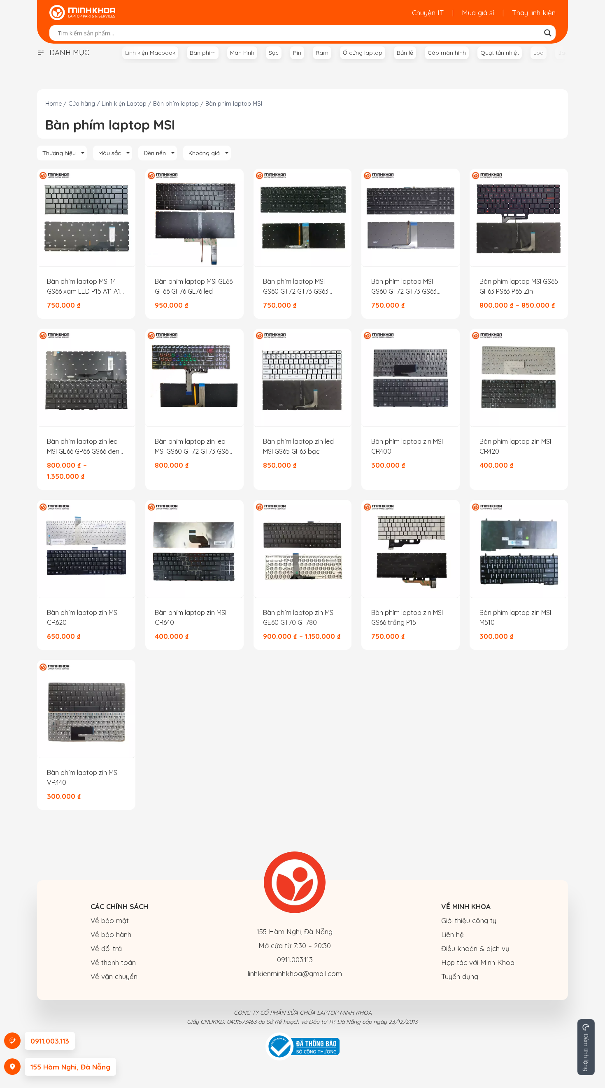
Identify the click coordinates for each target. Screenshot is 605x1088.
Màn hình (242, 52)
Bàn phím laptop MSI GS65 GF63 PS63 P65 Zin (518, 286)
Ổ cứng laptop (362, 52)
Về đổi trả (106, 948)
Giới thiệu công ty (468, 920)
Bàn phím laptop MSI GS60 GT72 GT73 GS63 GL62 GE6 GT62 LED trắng (301, 286)
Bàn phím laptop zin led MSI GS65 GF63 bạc (298, 446)
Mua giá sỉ (478, 12)
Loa (538, 52)
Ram (322, 52)
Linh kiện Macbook (150, 52)
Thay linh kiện (534, 12)
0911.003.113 (295, 959)
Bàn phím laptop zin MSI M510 (515, 617)
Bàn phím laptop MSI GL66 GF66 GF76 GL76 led (194, 286)
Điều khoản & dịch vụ (475, 948)
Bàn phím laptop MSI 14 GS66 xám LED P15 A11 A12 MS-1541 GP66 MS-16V (85, 286)
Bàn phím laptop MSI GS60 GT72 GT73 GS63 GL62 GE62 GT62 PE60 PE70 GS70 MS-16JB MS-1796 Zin (406, 286)
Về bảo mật (110, 920)
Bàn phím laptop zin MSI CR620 (83, 617)
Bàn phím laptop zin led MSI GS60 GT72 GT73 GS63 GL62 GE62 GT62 (193, 446)
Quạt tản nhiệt (499, 52)
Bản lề (405, 52)
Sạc (274, 52)
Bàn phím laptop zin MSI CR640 (190, 617)
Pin (297, 52)
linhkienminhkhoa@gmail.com (294, 973)
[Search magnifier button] (548, 33)
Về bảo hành (111, 934)
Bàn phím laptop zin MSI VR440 (83, 777)
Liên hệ (452, 934)
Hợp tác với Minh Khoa (477, 962)
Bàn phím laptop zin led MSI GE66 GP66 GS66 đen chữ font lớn (83, 446)
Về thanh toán (113, 962)
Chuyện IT (428, 12)
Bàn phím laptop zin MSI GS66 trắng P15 (407, 617)
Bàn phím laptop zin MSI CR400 (407, 446)
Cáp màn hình (447, 52)
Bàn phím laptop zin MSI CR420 (515, 446)
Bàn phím (203, 52)
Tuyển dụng (459, 976)
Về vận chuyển (114, 976)
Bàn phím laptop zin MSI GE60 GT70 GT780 (299, 617)
